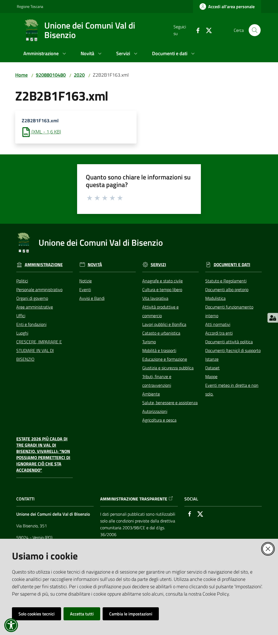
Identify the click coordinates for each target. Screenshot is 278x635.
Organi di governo (32, 298)
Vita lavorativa (155, 298)
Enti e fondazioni (31, 324)
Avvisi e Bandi (92, 298)
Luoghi (22, 333)
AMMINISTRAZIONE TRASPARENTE (133, 499)
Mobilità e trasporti (159, 350)
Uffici (20, 315)
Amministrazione (44, 265)
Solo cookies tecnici (36, 614)
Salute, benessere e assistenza (170, 402)
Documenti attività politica (229, 341)
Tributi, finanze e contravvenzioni (156, 380)
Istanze (212, 359)
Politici (22, 281)
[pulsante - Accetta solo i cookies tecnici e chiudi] (268, 549)
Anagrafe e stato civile (162, 281)
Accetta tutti (82, 614)
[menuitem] (45, 54)
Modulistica (215, 298)
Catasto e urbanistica (161, 333)
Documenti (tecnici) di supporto (233, 350)
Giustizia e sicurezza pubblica (168, 368)
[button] (254, 30)
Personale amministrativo (39, 289)
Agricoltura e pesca (159, 420)
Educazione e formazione (164, 359)
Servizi (158, 265)
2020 (79, 75)
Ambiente (151, 394)
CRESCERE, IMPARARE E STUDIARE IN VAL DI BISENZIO (39, 350)
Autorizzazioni (154, 411)
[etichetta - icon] (89, 197)
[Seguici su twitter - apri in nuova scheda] (206, 30)
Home (21, 75)
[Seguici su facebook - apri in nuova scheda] (195, 30)
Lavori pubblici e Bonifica (164, 324)
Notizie (85, 281)
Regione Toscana (30, 6)
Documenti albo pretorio (226, 289)
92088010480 (51, 75)
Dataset (212, 368)
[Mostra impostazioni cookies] (272, 318)
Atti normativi (217, 324)
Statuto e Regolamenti (226, 281)
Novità (95, 265)
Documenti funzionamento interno (229, 311)
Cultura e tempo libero (162, 289)
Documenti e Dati (232, 265)
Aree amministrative (34, 307)
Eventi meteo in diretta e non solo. (231, 389)
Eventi (85, 289)
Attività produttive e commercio (160, 311)
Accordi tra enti (219, 333)
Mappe (211, 376)
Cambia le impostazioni (130, 614)
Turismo (149, 341)
